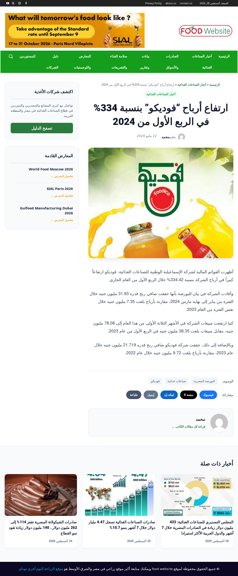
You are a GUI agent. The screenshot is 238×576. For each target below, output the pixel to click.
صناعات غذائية (177, 381)
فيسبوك (208, 395)
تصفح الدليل (41, 128)
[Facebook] (26, 3)
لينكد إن (169, 395)
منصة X (188, 395)
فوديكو (155, 381)
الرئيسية (214, 84)
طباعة (134, 395)
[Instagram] (19, 3)
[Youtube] (7, 3)
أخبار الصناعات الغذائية (192, 84)
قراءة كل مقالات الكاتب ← (188, 426)
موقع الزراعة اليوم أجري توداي (41, 569)
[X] (13, 3)
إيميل (150, 395)
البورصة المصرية (204, 381)
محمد (166, 136)
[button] (10, 56)
